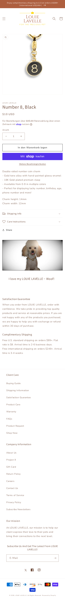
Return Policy (13, 473)
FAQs (9, 418)
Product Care (13, 404)
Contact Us (12, 488)
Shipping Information (17, 390)
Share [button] (9, 230)
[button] (3, 18)
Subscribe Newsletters (18, 509)
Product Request (15, 425)
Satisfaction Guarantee (18, 397)
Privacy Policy (13, 502)
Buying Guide (13, 383)
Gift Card (11, 466)
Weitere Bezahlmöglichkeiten (32, 164)
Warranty (11, 411)
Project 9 (11, 459)
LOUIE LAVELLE (21, 595)
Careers (10, 481)
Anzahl (5, 130)
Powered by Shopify (49, 595)
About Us (11, 452)
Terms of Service (15, 495)
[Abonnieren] (55, 558)
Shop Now (12, 432)
